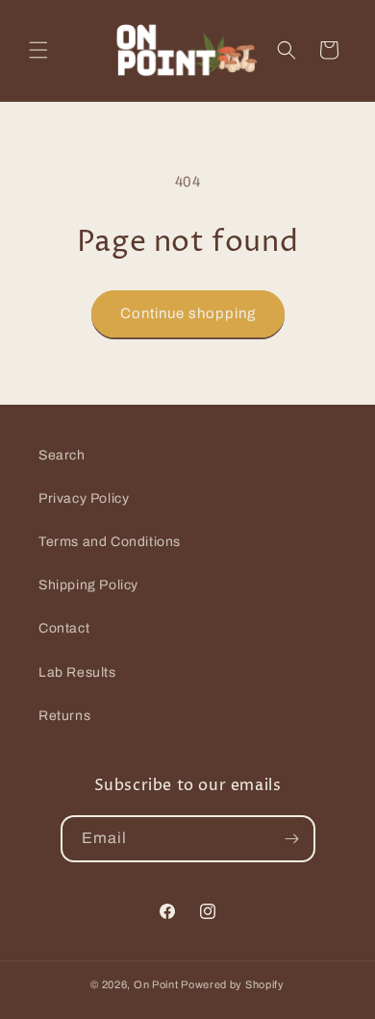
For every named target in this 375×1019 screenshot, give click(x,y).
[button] (38, 50)
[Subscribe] (292, 838)
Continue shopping (188, 313)
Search (62, 455)
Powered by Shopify (233, 984)
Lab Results (77, 672)
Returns (64, 715)
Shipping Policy (88, 585)
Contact (63, 628)
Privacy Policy (83, 498)
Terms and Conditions (109, 541)
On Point (156, 984)
